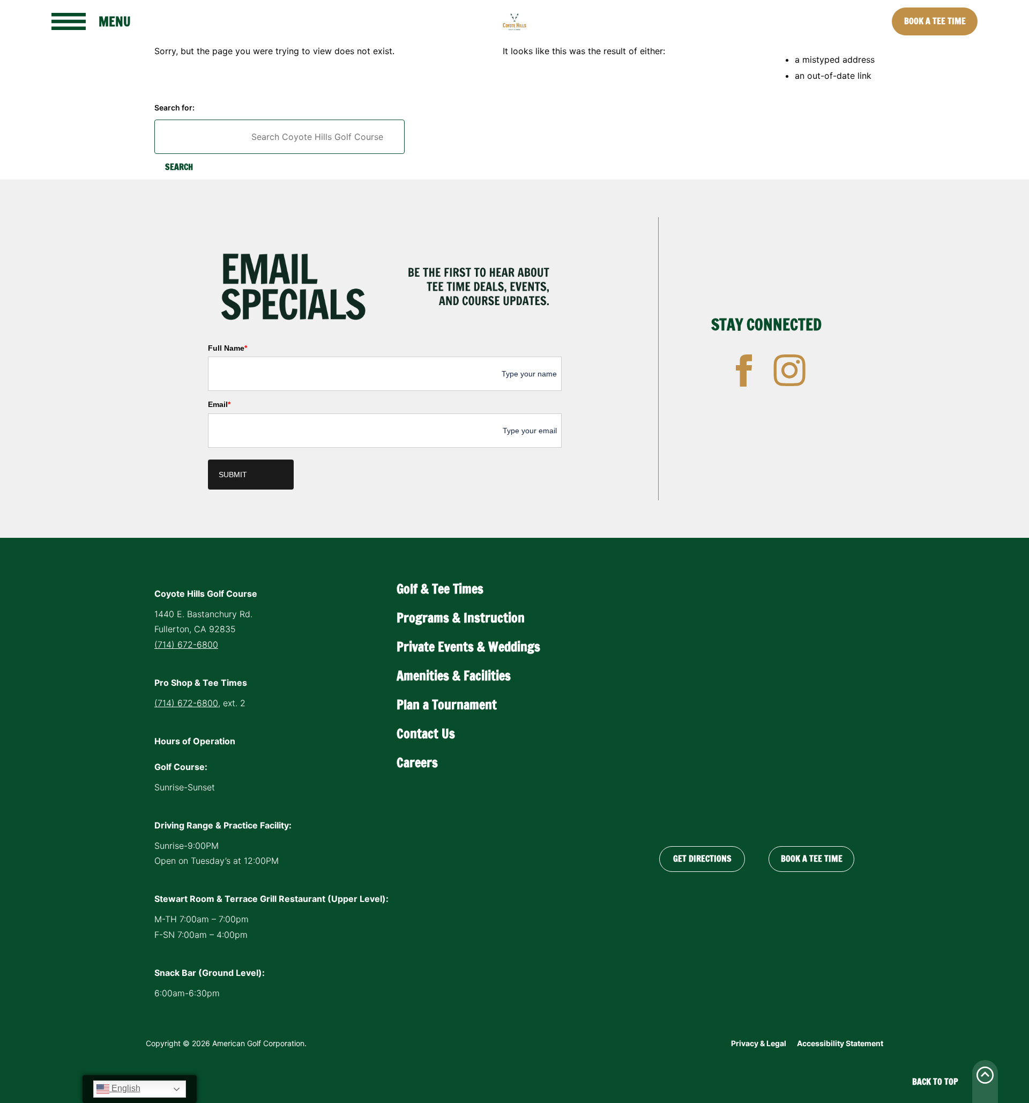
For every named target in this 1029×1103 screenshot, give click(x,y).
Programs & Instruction (461, 618)
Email (219, 404)
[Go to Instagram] (789, 370)
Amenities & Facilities (454, 676)
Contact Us (426, 734)
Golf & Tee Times (440, 589)
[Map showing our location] (757, 701)
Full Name (227, 348)
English (124, 1088)
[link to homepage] (514, 21)
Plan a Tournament (447, 705)
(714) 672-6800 (186, 644)
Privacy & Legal (758, 1043)
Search (179, 167)
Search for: (174, 107)
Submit (233, 474)
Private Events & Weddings (468, 647)
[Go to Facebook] (744, 370)
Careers (417, 762)
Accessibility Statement (840, 1043)
